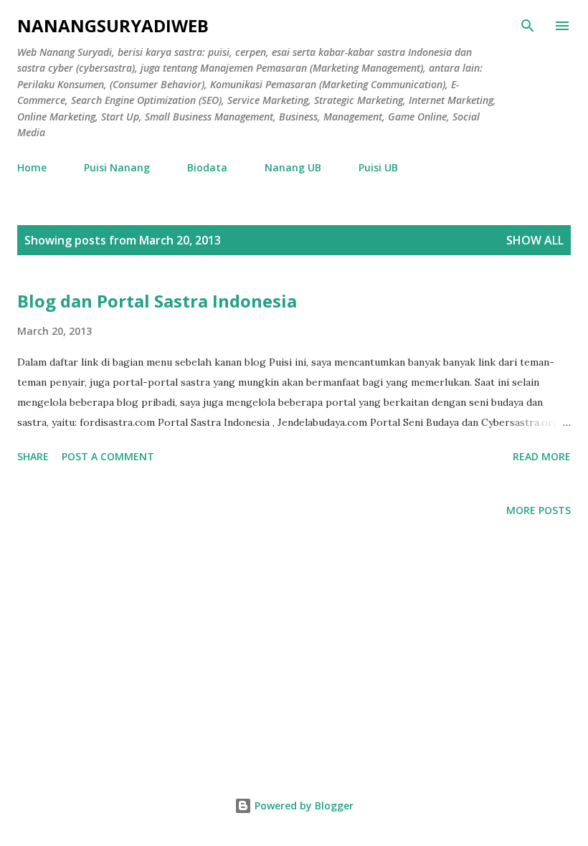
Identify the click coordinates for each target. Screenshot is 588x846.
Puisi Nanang (117, 167)
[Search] (527, 25)
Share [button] (33, 456)
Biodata (207, 167)
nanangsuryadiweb (113, 25)
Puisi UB (378, 167)
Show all (535, 240)
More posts (538, 510)
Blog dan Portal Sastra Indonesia (157, 301)
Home (32, 167)
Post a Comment (108, 456)
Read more (542, 456)
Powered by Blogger (303, 805)
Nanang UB (293, 167)
